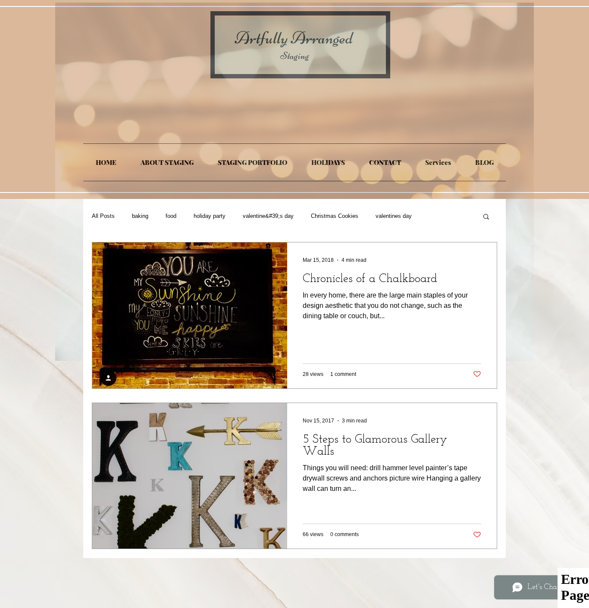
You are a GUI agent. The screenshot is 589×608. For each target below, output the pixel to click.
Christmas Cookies (334, 216)
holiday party (210, 216)
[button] (486, 217)
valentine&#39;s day (268, 216)
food (171, 216)
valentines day (394, 216)
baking (140, 216)
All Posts (103, 216)
